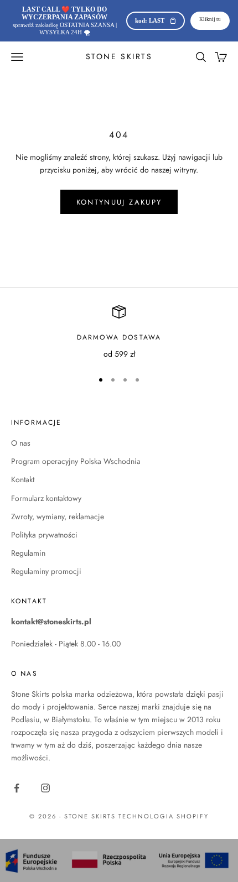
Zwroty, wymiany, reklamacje (57, 516)
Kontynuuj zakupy (119, 202)
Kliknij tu (210, 19)
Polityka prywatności (44, 534)
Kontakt (22, 479)
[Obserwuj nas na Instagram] (45, 788)
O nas (20, 442)
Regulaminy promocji (46, 571)
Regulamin (28, 553)
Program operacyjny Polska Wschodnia (76, 461)
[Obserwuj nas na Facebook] (16, 788)
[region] (119, 332)
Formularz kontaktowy (46, 498)
